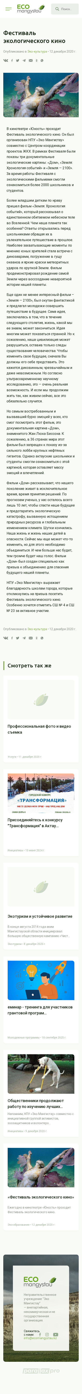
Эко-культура (37, 51)
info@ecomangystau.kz (40, 1338)
